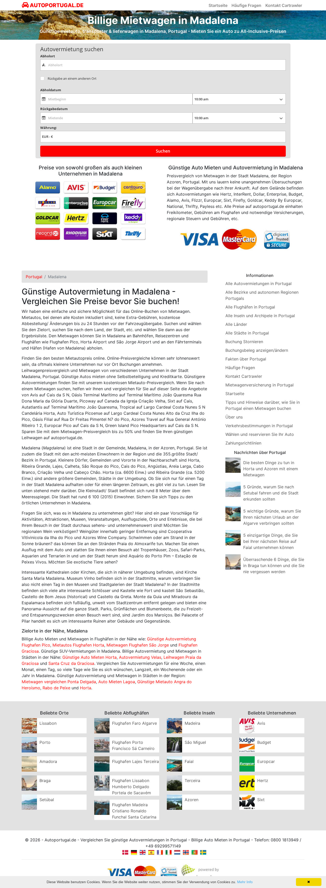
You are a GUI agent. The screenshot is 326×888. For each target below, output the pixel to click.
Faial (189, 761)
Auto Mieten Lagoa (116, 681)
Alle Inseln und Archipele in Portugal (260, 315)
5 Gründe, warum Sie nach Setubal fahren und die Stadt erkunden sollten (270, 493)
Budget (264, 742)
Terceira (192, 780)
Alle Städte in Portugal (247, 332)
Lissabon (48, 723)
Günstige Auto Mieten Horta (89, 657)
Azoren (191, 799)
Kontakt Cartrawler (283, 5)
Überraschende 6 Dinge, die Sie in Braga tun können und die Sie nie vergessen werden (273, 565)
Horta (85, 687)
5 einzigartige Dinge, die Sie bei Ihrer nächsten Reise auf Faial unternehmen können (270, 541)
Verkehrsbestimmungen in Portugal (259, 425)
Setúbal (46, 799)
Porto (44, 742)
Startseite (218, 5)
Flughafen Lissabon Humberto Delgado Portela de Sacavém (131, 786)
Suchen (163, 151)
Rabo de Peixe (56, 687)
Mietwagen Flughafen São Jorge (137, 645)
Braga (45, 780)
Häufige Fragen (246, 5)
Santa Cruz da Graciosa (71, 663)
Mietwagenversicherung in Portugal (259, 384)
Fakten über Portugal (245, 358)
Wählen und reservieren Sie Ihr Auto (259, 434)
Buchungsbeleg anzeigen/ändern (256, 350)
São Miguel (195, 742)
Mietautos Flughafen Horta (78, 645)
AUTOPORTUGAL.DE (56, 5)
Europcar (266, 761)
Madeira (192, 723)
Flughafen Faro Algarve (134, 723)
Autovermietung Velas (140, 657)
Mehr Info (245, 882)
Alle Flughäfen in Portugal (250, 307)
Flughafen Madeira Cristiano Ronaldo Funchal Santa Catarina (134, 810)
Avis (261, 723)
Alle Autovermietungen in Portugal (258, 283)
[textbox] (163, 65)
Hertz (262, 780)
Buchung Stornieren (244, 341)
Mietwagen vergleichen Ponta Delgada (59, 681)
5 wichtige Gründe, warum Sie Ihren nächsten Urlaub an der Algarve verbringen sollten (272, 517)
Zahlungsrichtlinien (243, 443)
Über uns (234, 417)
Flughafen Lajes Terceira (135, 761)
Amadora (48, 761)
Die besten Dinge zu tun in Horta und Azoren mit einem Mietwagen (270, 468)
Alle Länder (236, 324)
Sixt (261, 799)
